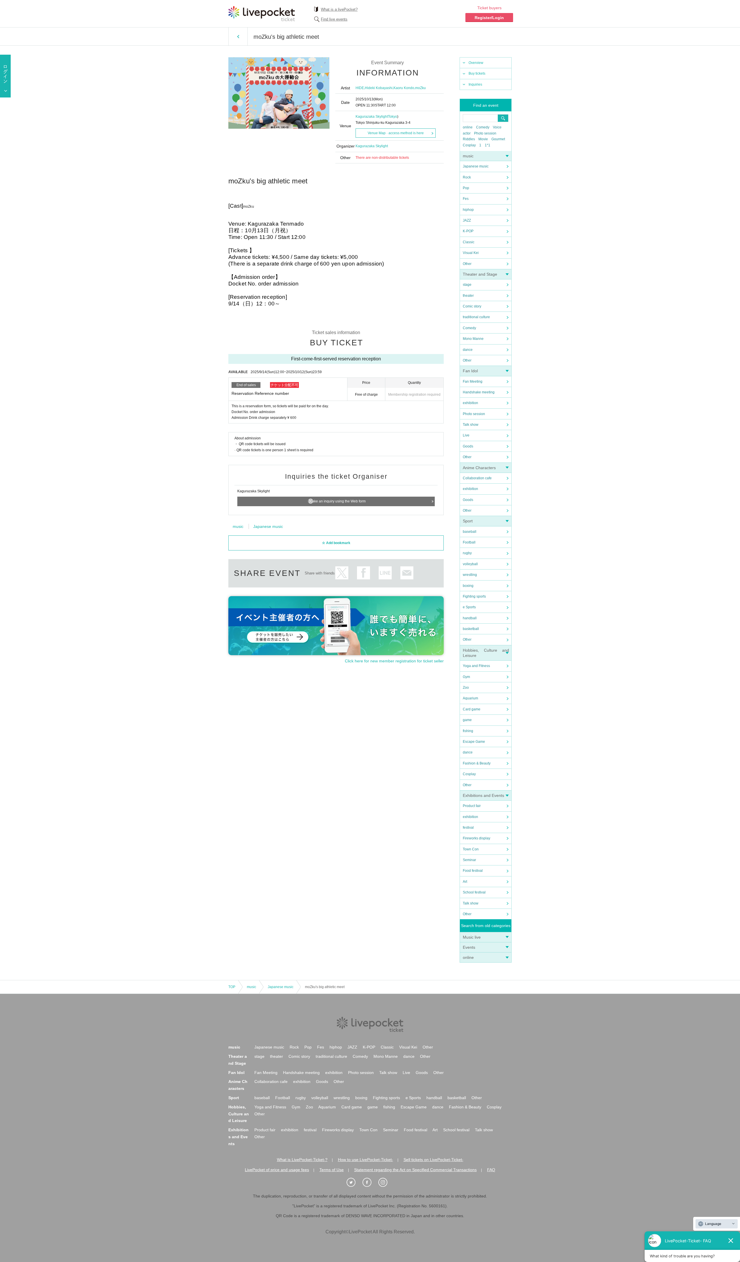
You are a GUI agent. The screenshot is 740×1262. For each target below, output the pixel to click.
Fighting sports (474, 596)
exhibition (470, 403)
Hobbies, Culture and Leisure (238, 1114)
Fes (466, 199)
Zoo (466, 688)
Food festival (473, 871)
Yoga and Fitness (476, 666)
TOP (231, 987)
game (467, 720)
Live (466, 435)
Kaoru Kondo (403, 88)
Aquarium (470, 698)
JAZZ (467, 220)
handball (470, 618)
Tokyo (392, 117)
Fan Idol (470, 371)
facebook (363, 572)
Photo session (485, 133)
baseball (469, 532)
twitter (341, 572)
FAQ (491, 1169)
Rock (467, 177)
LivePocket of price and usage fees (277, 1169)
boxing (468, 586)
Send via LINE (385, 572)
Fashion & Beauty (477, 763)
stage (467, 285)
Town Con (471, 849)
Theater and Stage (480, 274)
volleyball (470, 564)
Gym (466, 677)
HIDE (360, 88)
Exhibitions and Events (483, 795)
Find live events (334, 19)
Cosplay (469, 145)
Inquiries (475, 84)
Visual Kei (471, 253)
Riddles (469, 139)
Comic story (472, 306)
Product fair (472, 806)
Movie (483, 139)
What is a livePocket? (339, 9)
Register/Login (489, 17)
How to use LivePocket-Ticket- (365, 1159)
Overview (476, 63)
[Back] (238, 36)
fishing (468, 731)
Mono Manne (473, 339)
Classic (468, 242)
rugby (467, 553)
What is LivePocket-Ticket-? (302, 1159)
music (468, 156)
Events (469, 947)
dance (468, 350)
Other (467, 264)
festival (468, 828)
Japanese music (476, 166)
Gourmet (498, 139)
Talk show (470, 425)
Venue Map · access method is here (396, 133)
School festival (474, 892)
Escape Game (474, 742)
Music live (472, 937)
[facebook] (370, 1182)
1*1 (487, 145)
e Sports (469, 607)
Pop (466, 188)
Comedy (482, 127)
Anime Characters (479, 467)
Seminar (469, 860)
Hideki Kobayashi (379, 88)
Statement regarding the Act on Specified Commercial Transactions (415, 1169)
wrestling (470, 575)
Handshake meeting (479, 392)
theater (468, 296)
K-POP (468, 231)
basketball (471, 629)
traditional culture (476, 317)
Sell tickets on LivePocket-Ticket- (433, 1159)
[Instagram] (385, 1182)
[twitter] (354, 1182)
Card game (471, 709)
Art (465, 882)
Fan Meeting (472, 381)
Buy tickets (477, 73)
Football (469, 542)
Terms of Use (331, 1169)
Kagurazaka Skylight (372, 117)
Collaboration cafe (477, 478)
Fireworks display (476, 838)
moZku (420, 88)
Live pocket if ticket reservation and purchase (261, 13)
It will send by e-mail (406, 572)
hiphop (468, 210)
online (468, 127)
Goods (468, 446)
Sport (468, 521)
